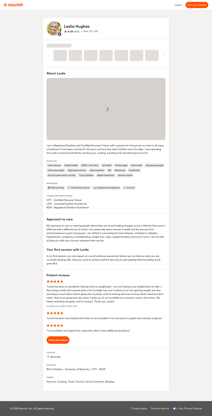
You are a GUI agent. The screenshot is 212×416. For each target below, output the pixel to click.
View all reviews (58, 340)
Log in (178, 4)
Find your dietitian (196, 5)
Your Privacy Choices (190, 408)
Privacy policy (139, 408)
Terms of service (160, 408)
